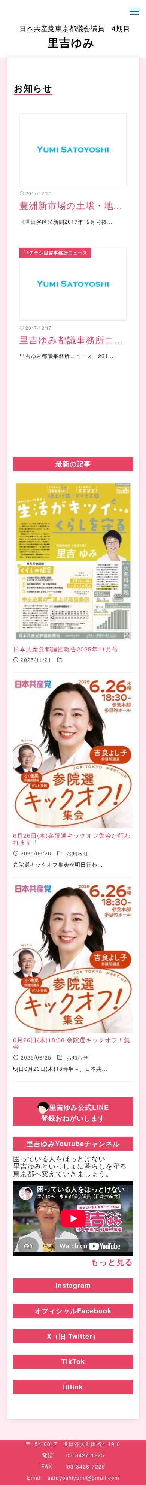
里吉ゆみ (74, 36)
